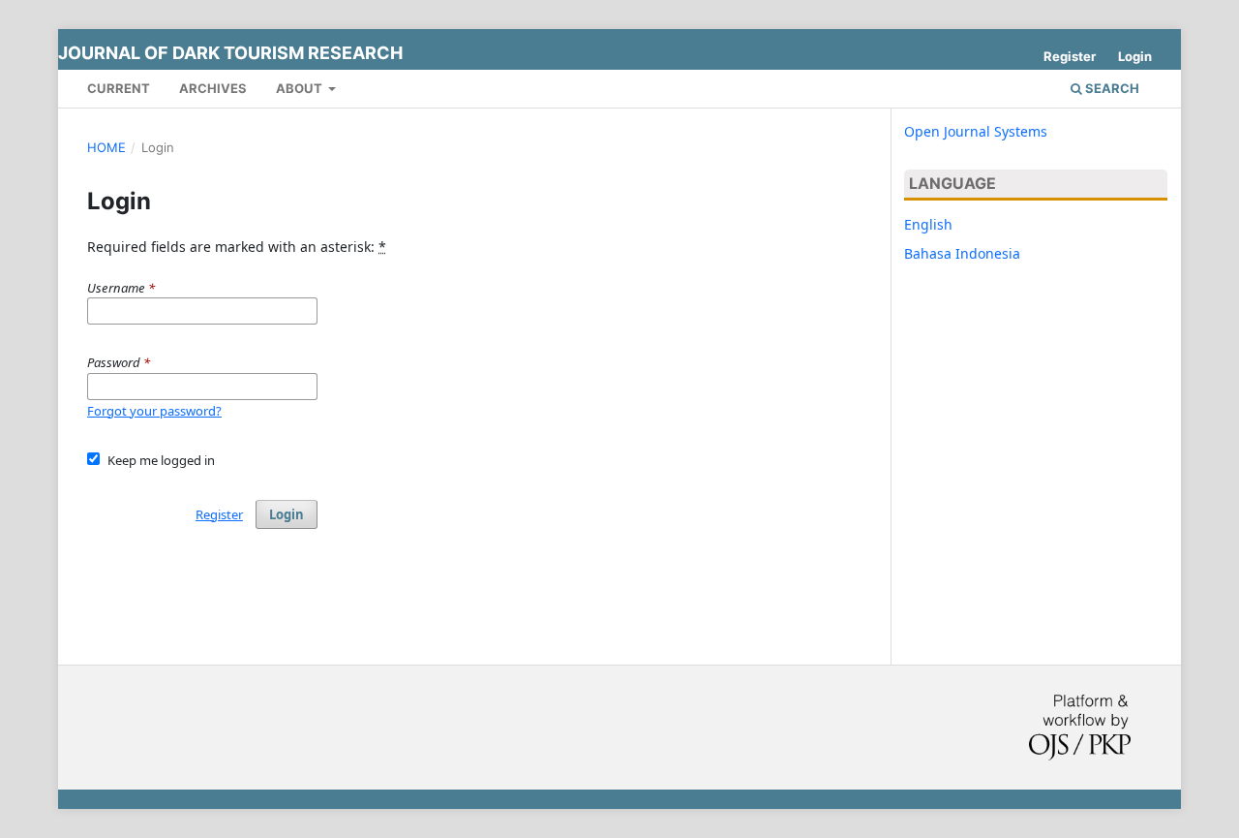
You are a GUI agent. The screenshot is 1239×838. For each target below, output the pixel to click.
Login (1135, 56)
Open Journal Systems (975, 131)
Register (1069, 56)
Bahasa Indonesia (962, 253)
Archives (213, 88)
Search (1110, 88)
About (300, 88)
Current (118, 88)
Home (106, 147)
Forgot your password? (154, 410)
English (928, 224)
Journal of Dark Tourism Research (230, 53)
